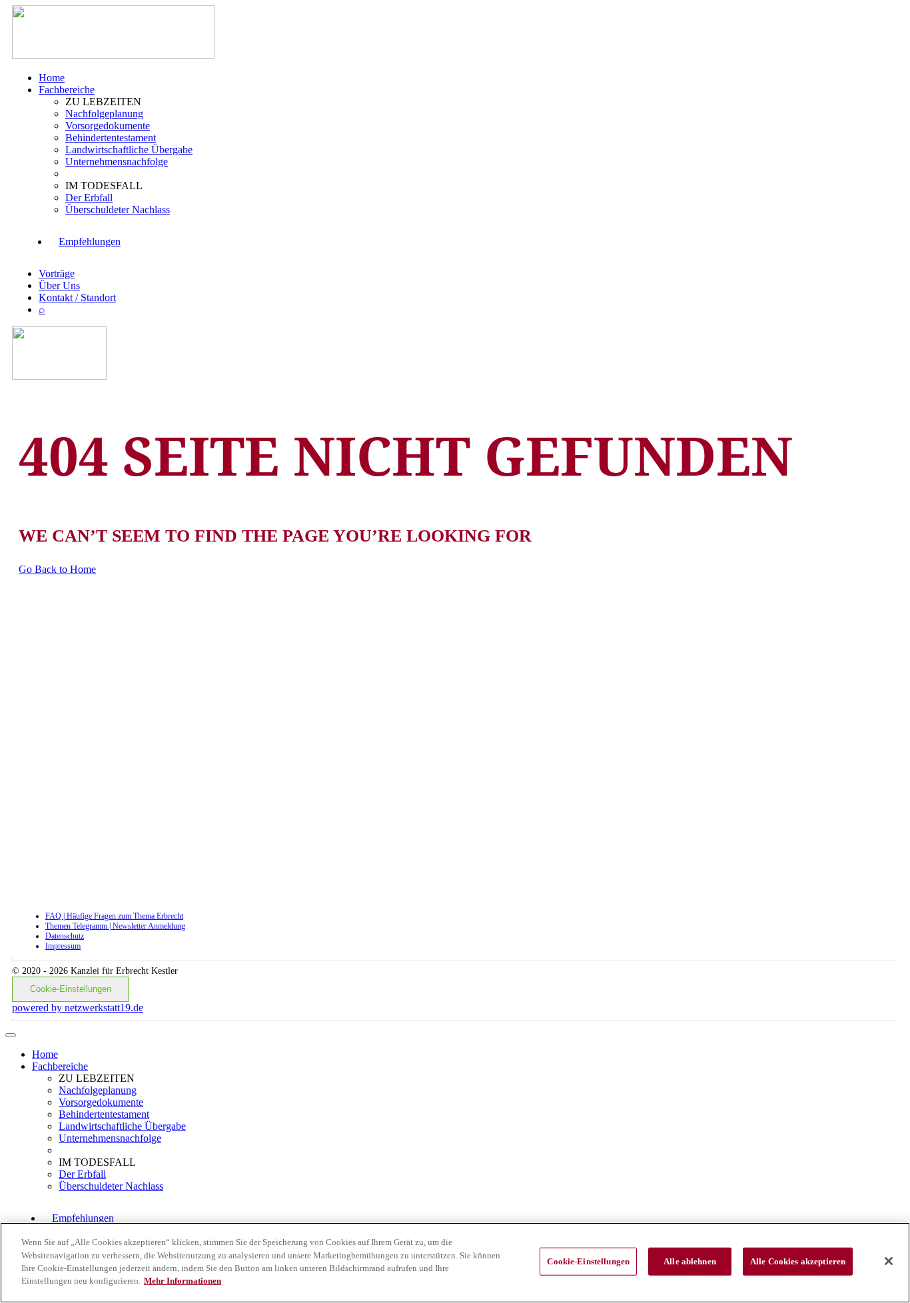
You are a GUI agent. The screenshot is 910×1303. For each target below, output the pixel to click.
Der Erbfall (89, 197)
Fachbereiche (67, 89)
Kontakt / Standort (77, 297)
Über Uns (59, 285)
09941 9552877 (230, 788)
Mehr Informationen (182, 1281)
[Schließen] (888, 1261)
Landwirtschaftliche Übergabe (129, 149)
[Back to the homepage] (113, 55)
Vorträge (57, 273)
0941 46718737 (246, 848)
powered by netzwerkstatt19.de (77, 1007)
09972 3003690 (247, 656)
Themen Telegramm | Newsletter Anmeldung (115, 926)
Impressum (63, 946)
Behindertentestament (110, 137)
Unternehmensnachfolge (116, 161)
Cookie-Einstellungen (70, 989)
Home (52, 77)
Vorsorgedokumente (107, 125)
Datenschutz (64, 936)
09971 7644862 (221, 725)
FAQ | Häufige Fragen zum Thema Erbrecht (114, 916)
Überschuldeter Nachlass (117, 209)
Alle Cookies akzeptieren (797, 1261)
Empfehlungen (90, 241)
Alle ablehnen (690, 1261)
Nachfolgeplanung (104, 113)
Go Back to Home (57, 569)
